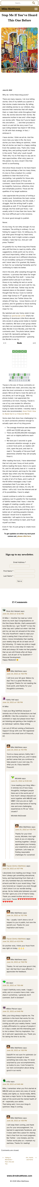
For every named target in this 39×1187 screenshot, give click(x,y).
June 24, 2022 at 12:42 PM (13, 614)
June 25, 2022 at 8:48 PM (12, 1011)
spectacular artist (18, 316)
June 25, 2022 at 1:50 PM (25, 830)
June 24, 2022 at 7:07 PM (17, 915)
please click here (24, 536)
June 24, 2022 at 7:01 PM (17, 750)
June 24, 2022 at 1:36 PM (12, 702)
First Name (8, 571)
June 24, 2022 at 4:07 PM (12, 869)
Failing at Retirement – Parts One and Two (8, 1161)
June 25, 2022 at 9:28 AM (21, 781)
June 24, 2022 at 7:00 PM (17, 674)
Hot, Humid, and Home (31, 1158)
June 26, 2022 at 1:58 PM (17, 1121)
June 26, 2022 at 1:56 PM (17, 1050)
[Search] (33, 3)
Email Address (19, 562)
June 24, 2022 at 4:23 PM (12, 941)
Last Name (8, 576)
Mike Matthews (11, 8)
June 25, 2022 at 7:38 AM (12, 985)
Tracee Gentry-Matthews (16, 866)
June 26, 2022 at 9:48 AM (12, 1084)
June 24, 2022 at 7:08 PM (17, 962)
